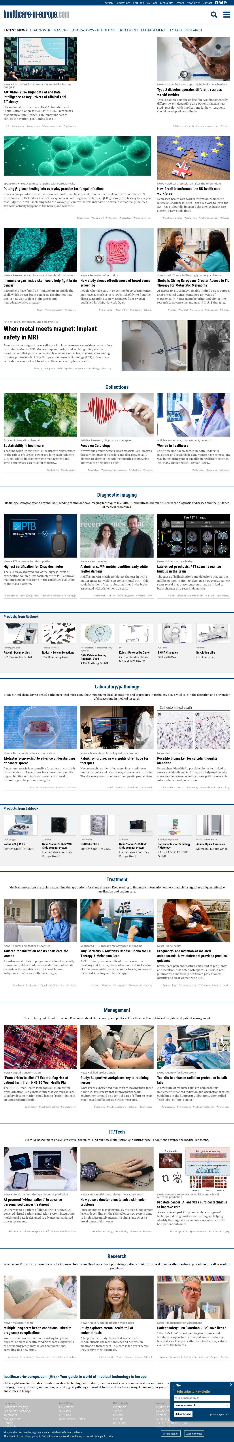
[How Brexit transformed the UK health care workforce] (193, 158)
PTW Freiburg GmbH (94, 663)
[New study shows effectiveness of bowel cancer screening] (117, 250)
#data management (51, 126)
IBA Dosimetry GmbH (18, 657)
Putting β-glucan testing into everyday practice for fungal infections (54, 189)
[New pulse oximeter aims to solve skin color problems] (117, 1169)
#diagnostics (83, 217)
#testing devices (141, 217)
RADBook (151, 3)
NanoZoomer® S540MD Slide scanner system (133, 845)
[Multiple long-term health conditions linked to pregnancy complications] (40, 1297)
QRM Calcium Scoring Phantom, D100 (93, 657)
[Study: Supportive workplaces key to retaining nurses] (117, 1047)
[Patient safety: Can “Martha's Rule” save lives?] (193, 1297)
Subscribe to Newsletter (193, 1391)
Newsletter (193, 3)
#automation (18, 126)
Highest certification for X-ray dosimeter (33, 566)
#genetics (120, 787)
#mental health (195, 595)
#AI (8, 126)
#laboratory (125, 217)
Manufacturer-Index (72, 1419)
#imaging (38, 368)
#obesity (189, 126)
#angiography (168, 1106)
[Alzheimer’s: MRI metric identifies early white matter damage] (117, 536)
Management (153, 30)
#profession (190, 217)
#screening (135, 309)
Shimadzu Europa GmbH (212, 849)
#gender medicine (49, 985)
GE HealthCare (167, 657)
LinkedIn (118, 1419)
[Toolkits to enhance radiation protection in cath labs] (193, 1047)
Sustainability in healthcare (24, 445)
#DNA (110, 787)
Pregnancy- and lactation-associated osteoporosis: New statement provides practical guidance (192, 956)
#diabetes (178, 126)
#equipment (97, 217)
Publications (123, 3)
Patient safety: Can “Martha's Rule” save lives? (191, 1328)
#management (68, 1106)
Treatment (128, 30)
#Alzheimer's (100, 595)
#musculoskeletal (187, 985)
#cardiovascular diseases (114, 469)
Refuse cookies (171, 1433)
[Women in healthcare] (193, 415)
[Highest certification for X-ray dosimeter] (40, 536)
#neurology (223, 787)
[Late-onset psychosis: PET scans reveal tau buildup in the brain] (193, 536)
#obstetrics (204, 985)
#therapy (224, 309)
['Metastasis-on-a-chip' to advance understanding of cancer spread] (40, 727)
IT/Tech (175, 30)
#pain (119, 1357)
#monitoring (122, 1231)
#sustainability (68, 469)
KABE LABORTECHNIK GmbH (173, 854)
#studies (224, 126)
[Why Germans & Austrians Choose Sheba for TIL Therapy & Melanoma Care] (117, 920)
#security (106, 368)
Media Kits (166, 3)
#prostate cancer (198, 1231)
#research (70, 309)
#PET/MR (209, 595)
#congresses (33, 126)
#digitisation (69, 126)
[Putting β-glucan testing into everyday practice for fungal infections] (77, 158)
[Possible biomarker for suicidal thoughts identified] (193, 727)
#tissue (72, 787)
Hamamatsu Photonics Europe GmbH (57, 854)
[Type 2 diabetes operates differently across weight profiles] (193, 59)
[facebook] (216, 3)
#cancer (172, 309)
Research (193, 30)
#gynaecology (169, 985)
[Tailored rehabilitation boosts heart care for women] (40, 920)
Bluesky (118, 1415)
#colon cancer (106, 309)
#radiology (94, 368)
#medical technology (103, 1231)
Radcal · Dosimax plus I (17, 652)
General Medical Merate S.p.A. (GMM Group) (134, 659)
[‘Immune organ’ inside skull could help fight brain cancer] (40, 250)
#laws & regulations (29, 595)
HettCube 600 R (90, 844)
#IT (47, 1231)
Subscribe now (183, 1414)
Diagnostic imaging (49, 30)
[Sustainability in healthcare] (40, 415)
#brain (40, 309)
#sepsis (214, 1357)
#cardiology (93, 469)
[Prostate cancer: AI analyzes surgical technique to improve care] (193, 1169)
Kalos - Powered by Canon (134, 652)
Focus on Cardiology (95, 445)
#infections (111, 217)
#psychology (223, 595)
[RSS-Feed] (226, 3)
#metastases (196, 309)
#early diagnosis (126, 595)
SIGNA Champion (168, 652)
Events (180, 3)
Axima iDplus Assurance (210, 844)
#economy (99, 1106)
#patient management (207, 126)
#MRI (60, 368)
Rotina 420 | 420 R (14, 844)
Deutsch (108, 3)
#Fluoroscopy (184, 1106)
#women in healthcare (218, 469)
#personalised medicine (63, 1231)
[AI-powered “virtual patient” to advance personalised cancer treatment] (40, 1169)
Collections (117, 387)
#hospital (183, 309)
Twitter (117, 1411)
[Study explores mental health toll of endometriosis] (117, 1297)
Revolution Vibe (205, 652)
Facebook (119, 1407)
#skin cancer (211, 309)
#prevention (122, 309)
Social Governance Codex (172, 1423)
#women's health (220, 985)
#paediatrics (133, 787)
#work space (146, 1106)
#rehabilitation (68, 985)
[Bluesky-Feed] (221, 3)
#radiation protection (52, 595)
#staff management (208, 217)
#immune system (54, 309)
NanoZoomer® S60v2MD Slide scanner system (57, 845)
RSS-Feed (119, 1423)
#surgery (224, 1231)
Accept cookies (194, 1433)
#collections (53, 469)
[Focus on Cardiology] (117, 415)
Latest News (15, 30)
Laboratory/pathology (93, 30)
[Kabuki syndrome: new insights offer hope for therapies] (117, 727)
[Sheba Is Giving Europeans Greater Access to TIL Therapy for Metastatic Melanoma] (193, 250)
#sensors (147, 1231)
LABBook (138, 3)
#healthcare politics (172, 217)
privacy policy (31, 1436)
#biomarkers (169, 787)
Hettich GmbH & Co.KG (19, 849)
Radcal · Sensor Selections (58, 652)
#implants (50, 368)
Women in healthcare (172, 445)
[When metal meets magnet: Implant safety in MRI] (176, 345)
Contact (207, 3)
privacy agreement (220, 1414)
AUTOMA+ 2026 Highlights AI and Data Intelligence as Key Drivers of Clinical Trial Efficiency (35, 97)
